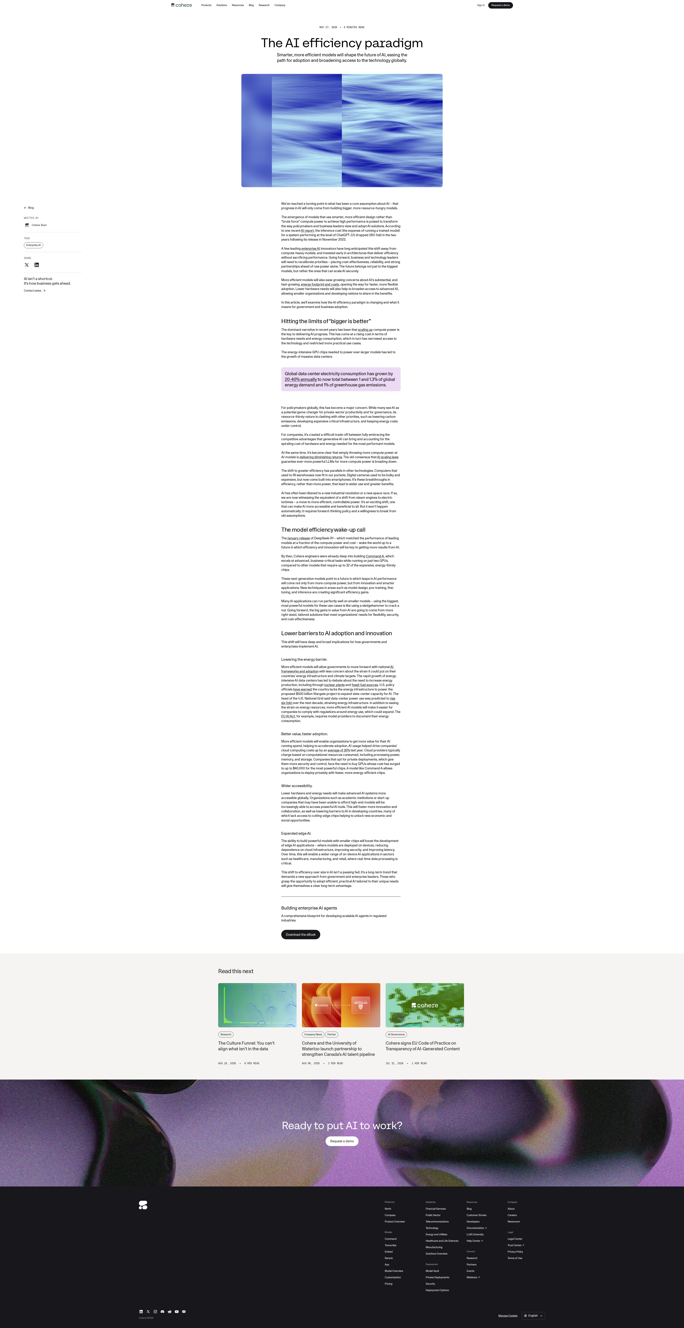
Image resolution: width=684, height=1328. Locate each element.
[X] (148, 1311)
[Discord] (162, 1311)
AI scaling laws (387, 457)
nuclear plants (334, 685)
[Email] (184, 1311)
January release (298, 538)
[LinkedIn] (141, 1311)
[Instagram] (155, 1311)
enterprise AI (310, 248)
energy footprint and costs (320, 284)
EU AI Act (288, 716)
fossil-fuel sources (365, 685)
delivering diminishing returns (321, 457)
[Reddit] (169, 1311)
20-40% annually (301, 379)
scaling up (365, 330)
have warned (302, 689)
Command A (375, 556)
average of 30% (339, 750)
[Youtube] (177, 1311)
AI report (307, 230)
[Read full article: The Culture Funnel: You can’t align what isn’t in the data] (257, 1005)
